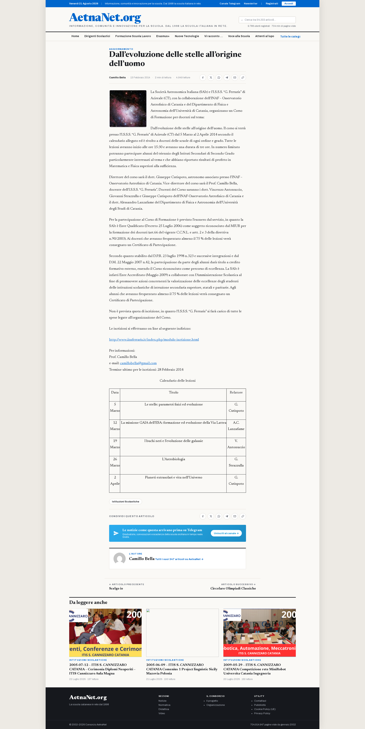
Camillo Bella (117, 77)
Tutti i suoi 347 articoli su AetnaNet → (179, 559)
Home (75, 36)
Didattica (164, 709)
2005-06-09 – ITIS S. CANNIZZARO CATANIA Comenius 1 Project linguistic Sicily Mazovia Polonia (181, 669)
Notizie (162, 701)
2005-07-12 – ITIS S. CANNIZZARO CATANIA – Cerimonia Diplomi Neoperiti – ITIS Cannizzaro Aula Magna (102, 669)
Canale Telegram (230, 3)
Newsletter (250, 3)
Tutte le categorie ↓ (293, 36)
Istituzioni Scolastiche (125, 501)
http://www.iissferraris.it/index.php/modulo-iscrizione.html (154, 340)
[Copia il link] (243, 77)
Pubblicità (260, 705)
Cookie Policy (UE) (265, 709)
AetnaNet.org (105, 18)
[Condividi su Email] (235, 77)
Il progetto (212, 701)
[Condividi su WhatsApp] (219, 77)
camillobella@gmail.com (138, 363)
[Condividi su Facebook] (203, 77)
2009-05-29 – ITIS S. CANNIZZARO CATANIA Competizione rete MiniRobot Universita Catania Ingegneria (254, 669)
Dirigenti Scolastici (97, 36)
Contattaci (260, 701)
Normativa (164, 705)
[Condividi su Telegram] (227, 77)
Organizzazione (215, 705)
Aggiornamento (121, 49)
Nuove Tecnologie (187, 36)
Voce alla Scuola (239, 36)
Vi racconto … (213, 36)
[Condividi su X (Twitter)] (211, 77)
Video (162, 713)
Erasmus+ (163, 36)
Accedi (288, 3)
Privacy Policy (262, 713)
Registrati (272, 3)
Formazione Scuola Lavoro (133, 36)
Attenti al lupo (264, 36)
